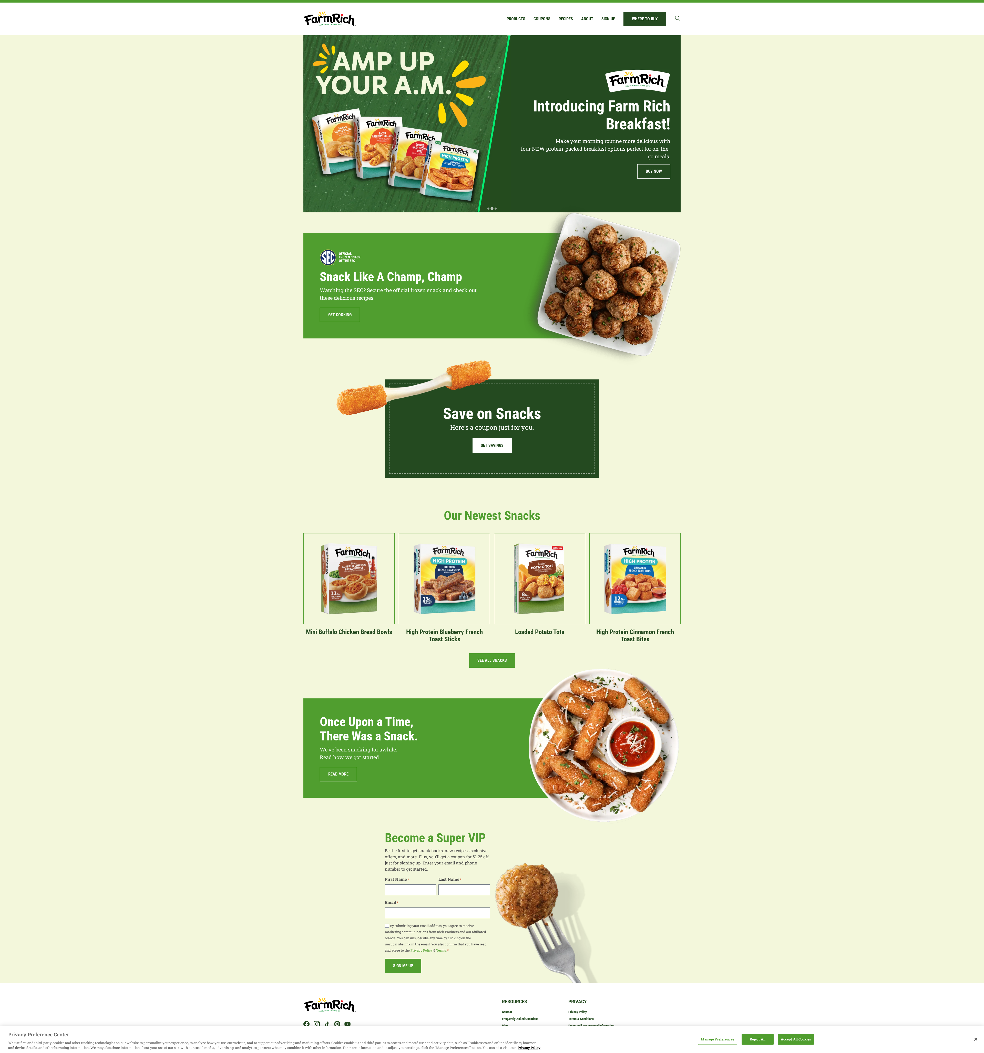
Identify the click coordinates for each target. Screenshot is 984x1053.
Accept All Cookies (796, 1039)
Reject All (757, 1039)
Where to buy (645, 18)
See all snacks (492, 660)
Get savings (492, 445)
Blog (505, 1026)
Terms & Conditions (581, 1019)
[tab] (488, 209)
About (587, 18)
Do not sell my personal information (591, 1026)
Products (516, 18)
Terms (441, 950)
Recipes (566, 18)
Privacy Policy (422, 950)
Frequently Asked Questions (520, 1019)
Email (391, 902)
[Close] (975, 1039)
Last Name (450, 879)
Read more (338, 774)
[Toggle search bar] (677, 18)
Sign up (608, 18)
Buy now (330, 189)
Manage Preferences (717, 1039)
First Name (397, 879)
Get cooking (340, 314)
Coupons (542, 18)
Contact (507, 1012)
